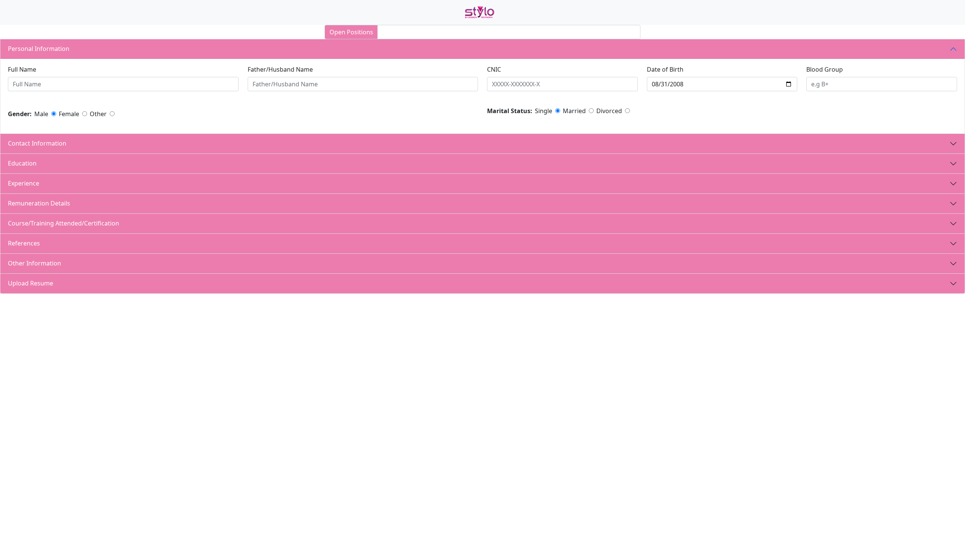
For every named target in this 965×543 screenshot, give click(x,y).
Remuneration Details (42, 203)
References (27, 243)
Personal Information (41, 48)
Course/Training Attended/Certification (66, 223)
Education (25, 163)
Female (69, 114)
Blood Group (824, 69)
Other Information (37, 263)
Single (543, 111)
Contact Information (40, 143)
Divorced (609, 111)
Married (574, 111)
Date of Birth (665, 69)
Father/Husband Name (280, 69)
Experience (26, 183)
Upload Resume (33, 283)
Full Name (22, 69)
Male (41, 114)
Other (98, 114)
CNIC (494, 69)
